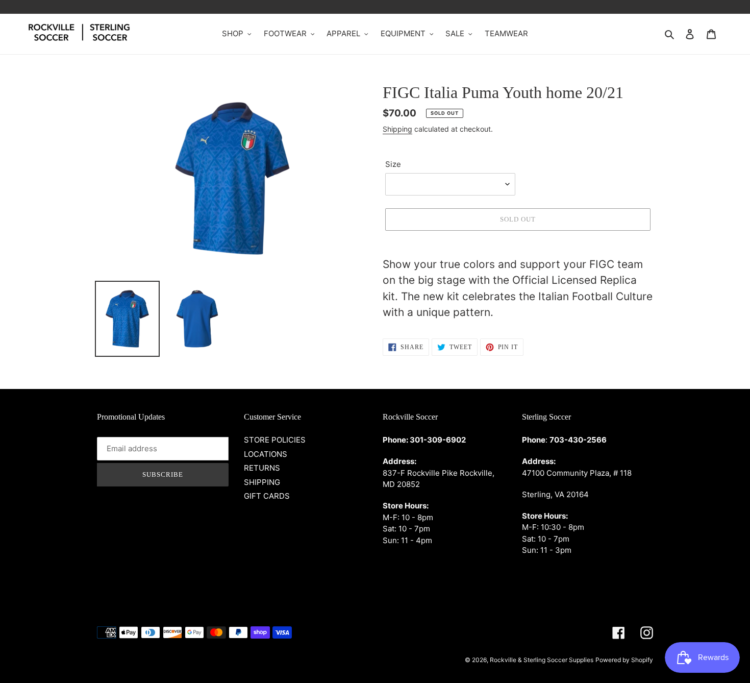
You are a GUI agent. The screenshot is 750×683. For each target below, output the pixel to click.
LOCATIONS (265, 454)
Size (393, 164)
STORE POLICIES (275, 440)
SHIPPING (262, 482)
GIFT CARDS (267, 496)
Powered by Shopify (624, 660)
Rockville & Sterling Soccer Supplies (541, 660)
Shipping (397, 129)
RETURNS (262, 468)
